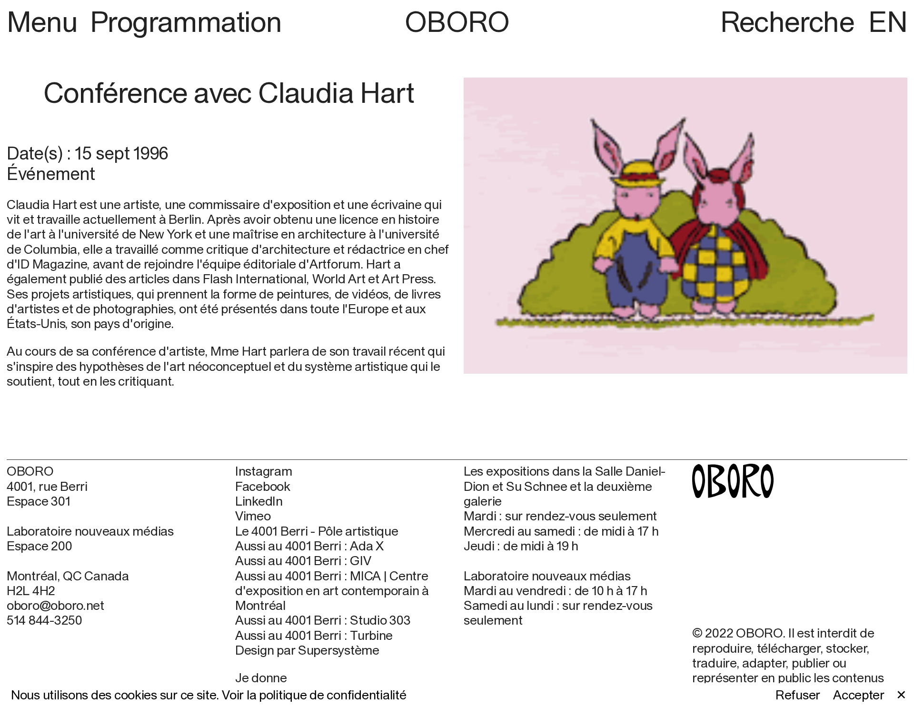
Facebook (262, 486)
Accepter (858, 694)
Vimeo (253, 515)
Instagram (263, 471)
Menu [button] (45, 21)
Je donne (261, 677)
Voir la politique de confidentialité (314, 694)
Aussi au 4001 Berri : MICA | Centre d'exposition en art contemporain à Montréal (332, 590)
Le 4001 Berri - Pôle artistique (316, 531)
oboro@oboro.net (55, 605)
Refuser (797, 694)
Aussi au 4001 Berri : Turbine (314, 635)
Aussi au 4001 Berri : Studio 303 (322, 620)
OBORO (457, 21)
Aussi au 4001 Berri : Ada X (309, 545)
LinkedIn (259, 501)
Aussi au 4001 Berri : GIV (303, 560)
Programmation (186, 21)
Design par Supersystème (307, 650)
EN (887, 21)
